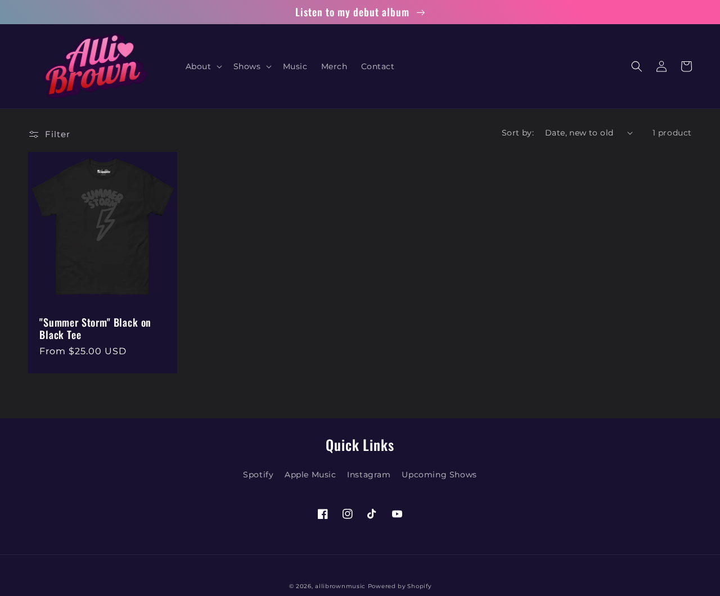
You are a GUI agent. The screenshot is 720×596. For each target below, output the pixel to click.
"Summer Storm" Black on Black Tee (95, 328)
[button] (203, 66)
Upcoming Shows (439, 474)
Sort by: (518, 133)
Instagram (368, 474)
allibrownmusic (340, 586)
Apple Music (310, 474)
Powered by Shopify (399, 586)
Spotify (258, 474)
